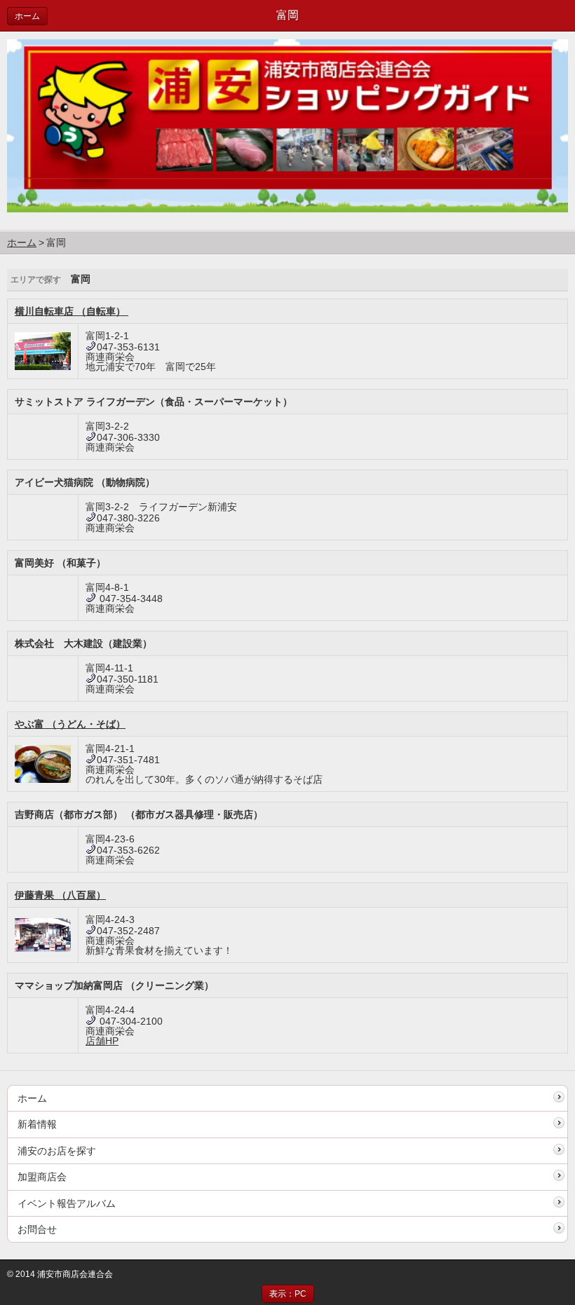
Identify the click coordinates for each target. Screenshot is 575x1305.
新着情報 (37, 1124)
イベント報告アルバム (67, 1203)
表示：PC (287, 1294)
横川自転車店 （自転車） (71, 311)
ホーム (27, 16)
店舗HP (102, 1040)
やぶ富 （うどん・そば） (70, 724)
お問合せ (37, 1229)
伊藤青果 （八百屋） (60, 895)
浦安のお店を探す (57, 1150)
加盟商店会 (42, 1176)
